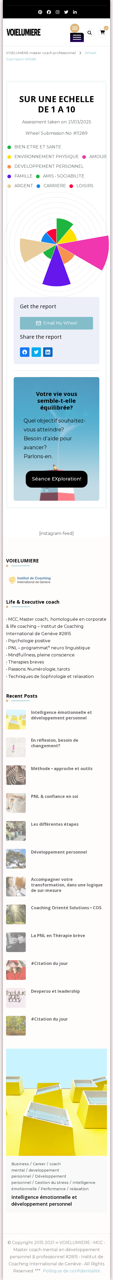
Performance (53, 1189)
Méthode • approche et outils (62, 768)
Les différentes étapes (55, 824)
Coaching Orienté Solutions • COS (66, 908)
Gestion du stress (52, 1182)
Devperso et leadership (55, 991)
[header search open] (89, 32)
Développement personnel (59, 852)
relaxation (79, 1189)
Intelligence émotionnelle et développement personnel (61, 715)
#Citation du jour (49, 963)
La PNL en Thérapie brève (58, 935)
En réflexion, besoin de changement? (54, 743)
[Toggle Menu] (77, 37)
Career (39, 1164)
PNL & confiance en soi (54, 796)
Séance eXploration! (56, 479)
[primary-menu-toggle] (74, 28)
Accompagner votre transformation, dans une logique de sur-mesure (67, 885)
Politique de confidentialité (71, 1270)
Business (20, 1164)
